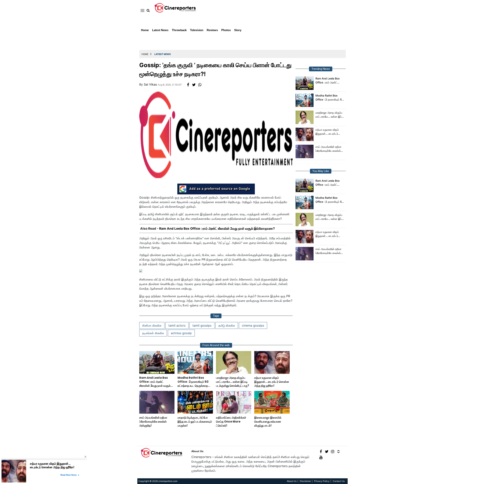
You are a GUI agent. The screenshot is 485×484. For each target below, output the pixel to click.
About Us (197, 451)
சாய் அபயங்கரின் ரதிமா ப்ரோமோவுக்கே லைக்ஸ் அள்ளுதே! (328, 149)
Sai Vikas (150, 84)
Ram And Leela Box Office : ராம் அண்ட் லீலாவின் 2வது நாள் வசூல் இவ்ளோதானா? (217, 228)
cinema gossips (253, 325)
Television (196, 30)
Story (237, 30)
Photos (226, 30)
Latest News (160, 30)
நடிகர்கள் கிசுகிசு (153, 333)
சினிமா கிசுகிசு (151, 325)
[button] (141, 10)
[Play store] (338, 451)
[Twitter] (326, 451)
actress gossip (181, 333)
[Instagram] (332, 451)
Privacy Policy (321, 481)
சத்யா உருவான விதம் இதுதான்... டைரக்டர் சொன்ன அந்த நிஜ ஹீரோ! (329, 132)
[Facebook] (320, 451)
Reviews (212, 30)
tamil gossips (201, 325)
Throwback (179, 30)
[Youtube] (320, 457)
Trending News (320, 69)
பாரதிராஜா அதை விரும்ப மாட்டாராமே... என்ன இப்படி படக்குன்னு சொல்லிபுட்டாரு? (330, 115)
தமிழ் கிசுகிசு (226, 325)
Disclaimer (305, 481)
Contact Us (339, 481)
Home (145, 30)
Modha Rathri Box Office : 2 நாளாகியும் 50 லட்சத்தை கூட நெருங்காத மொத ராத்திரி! (329, 97)
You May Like (320, 171)
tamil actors (176, 325)
